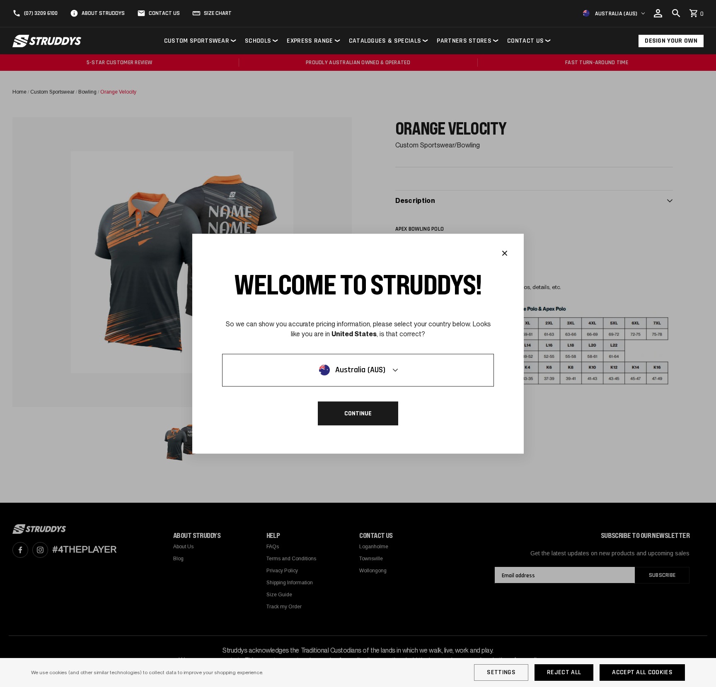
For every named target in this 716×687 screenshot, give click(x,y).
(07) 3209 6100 (41, 13)
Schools (258, 40)
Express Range (310, 40)
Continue (358, 413)
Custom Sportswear (196, 40)
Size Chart (218, 13)
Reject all (564, 672)
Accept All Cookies (642, 672)
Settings (501, 672)
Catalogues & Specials (385, 40)
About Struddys (103, 13)
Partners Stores (464, 40)
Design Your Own (671, 40)
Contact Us (164, 13)
